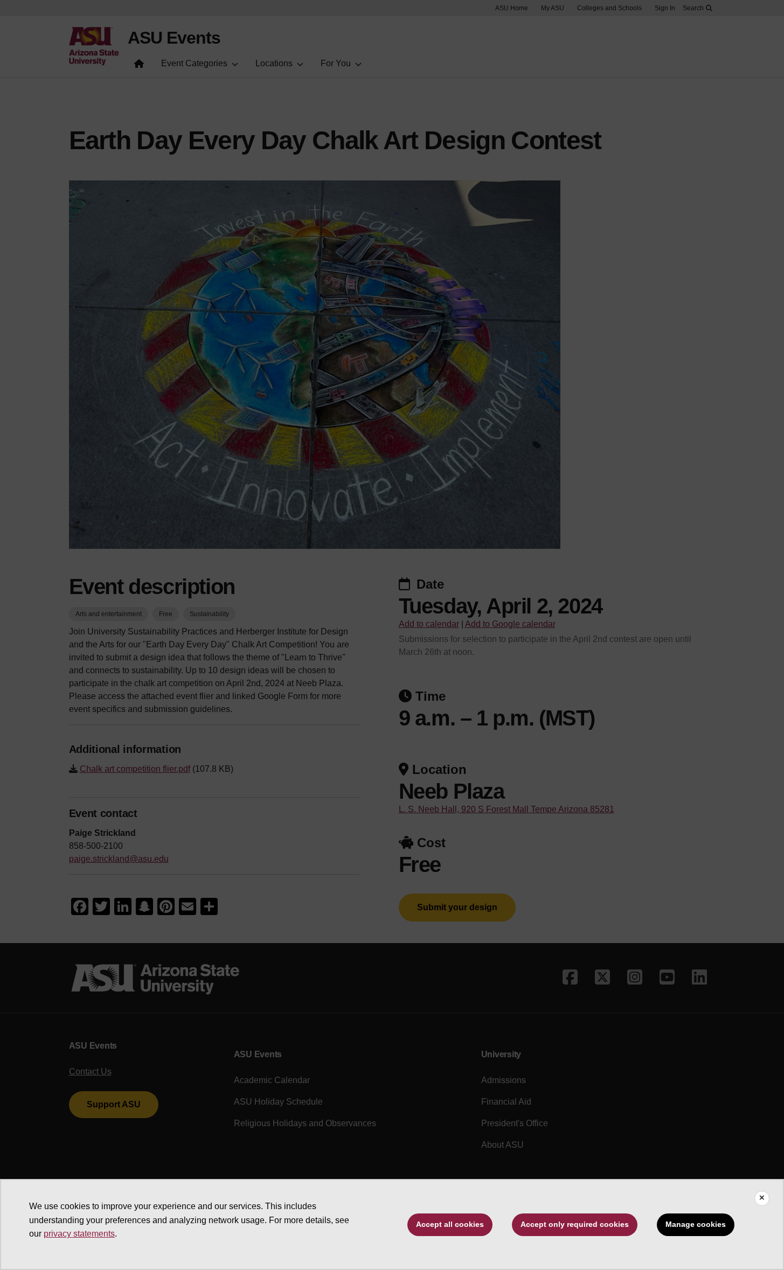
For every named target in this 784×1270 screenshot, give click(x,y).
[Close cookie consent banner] (761, 1198)
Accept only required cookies (575, 1224)
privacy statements (79, 1233)
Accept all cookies (450, 1224)
